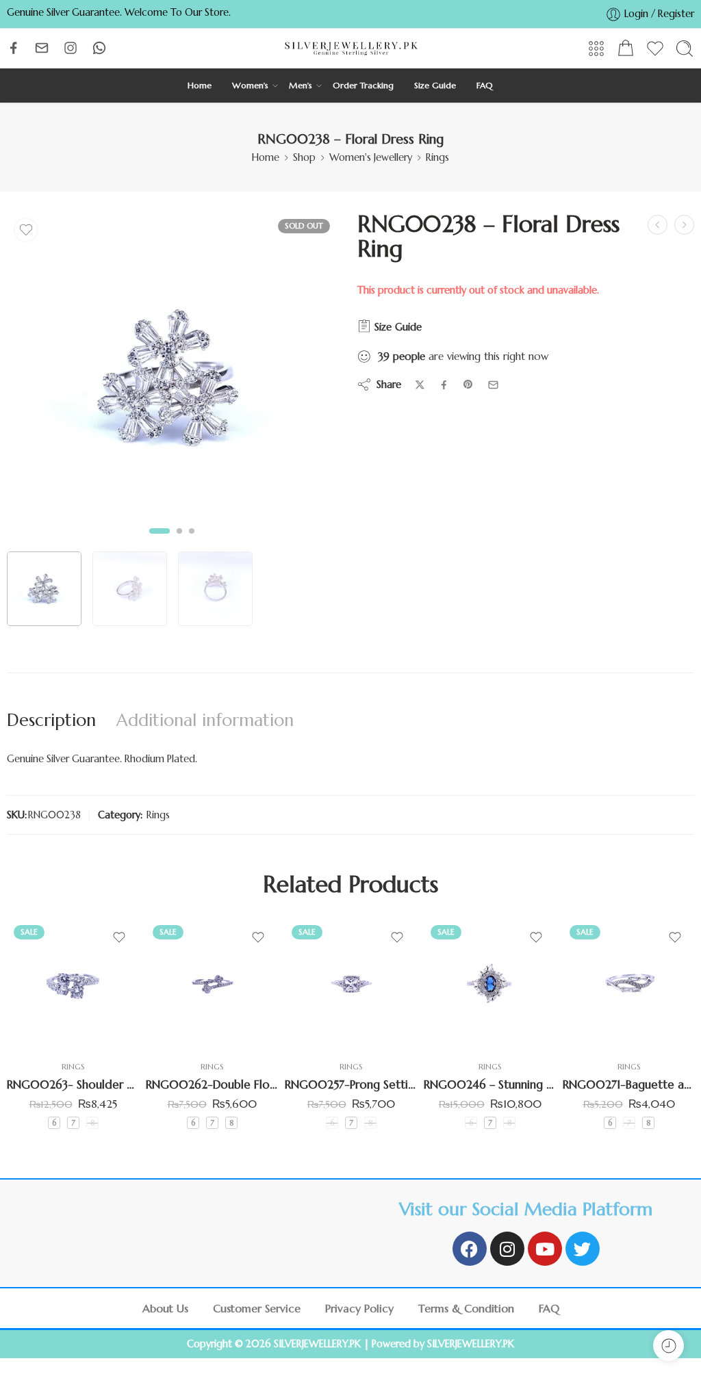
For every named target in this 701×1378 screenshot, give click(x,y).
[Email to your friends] (493, 385)
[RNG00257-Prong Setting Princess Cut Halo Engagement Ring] (351, 984)
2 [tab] (179, 541)
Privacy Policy (359, 1308)
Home (200, 85)
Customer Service (257, 1308)
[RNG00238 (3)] (172, 377)
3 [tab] (191, 541)
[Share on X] (420, 385)
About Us (165, 1308)
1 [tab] (160, 541)
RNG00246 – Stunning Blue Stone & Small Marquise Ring (490, 1085)
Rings (437, 157)
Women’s (250, 85)
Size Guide (435, 85)
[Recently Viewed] (668, 1345)
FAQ (484, 85)
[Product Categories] (596, 48)
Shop (304, 157)
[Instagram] (507, 1249)
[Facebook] (470, 1249)
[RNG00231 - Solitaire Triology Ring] (657, 225)
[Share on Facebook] (444, 385)
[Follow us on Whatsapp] (99, 47)
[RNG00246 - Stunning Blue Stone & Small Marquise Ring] (490, 984)
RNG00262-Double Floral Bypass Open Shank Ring (212, 1085)
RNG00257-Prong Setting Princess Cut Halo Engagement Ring (351, 1085)
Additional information (205, 720)
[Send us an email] (41, 47)
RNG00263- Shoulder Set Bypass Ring (73, 1085)
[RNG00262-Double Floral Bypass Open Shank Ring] (212, 984)
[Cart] (625, 48)
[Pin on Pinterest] (468, 384)
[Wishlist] (26, 230)
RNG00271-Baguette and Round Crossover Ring (629, 1085)
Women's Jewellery (370, 157)
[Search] (684, 48)
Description (51, 720)
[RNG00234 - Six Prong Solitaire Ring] (684, 225)
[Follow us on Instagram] (70, 47)
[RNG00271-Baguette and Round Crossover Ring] (629, 984)
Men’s (300, 85)
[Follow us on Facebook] (14, 48)
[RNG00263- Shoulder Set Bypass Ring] (73, 984)
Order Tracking (363, 85)
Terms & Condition (466, 1308)
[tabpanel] (172, 380)
